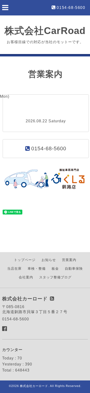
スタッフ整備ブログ (55, 277)
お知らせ (49, 260)
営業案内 (69, 260)
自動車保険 (74, 268)
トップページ (25, 260)
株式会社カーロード (34, 386)
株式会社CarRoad (45, 30)
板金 (55, 268)
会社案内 (26, 277)
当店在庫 (14, 268)
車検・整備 (37, 268)
